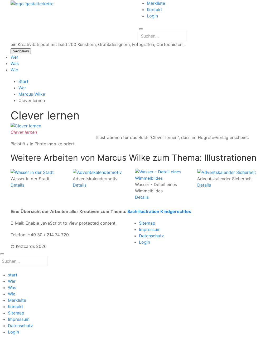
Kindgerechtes (175, 211)
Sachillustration (143, 211)
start (12, 274)
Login (152, 15)
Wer (14, 57)
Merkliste (156, 3)
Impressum (150, 229)
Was (15, 63)
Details (17, 184)
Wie (14, 69)
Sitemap (147, 223)
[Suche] (141, 29)
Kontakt (154, 9)
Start (23, 81)
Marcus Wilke (31, 94)
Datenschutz (151, 235)
